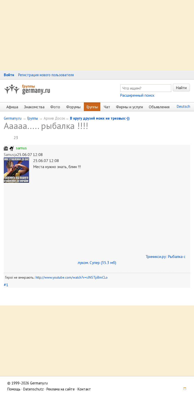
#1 (6, 284)
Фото (55, 106)
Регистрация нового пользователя (46, 74)
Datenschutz (33, 389)
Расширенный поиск (137, 95)
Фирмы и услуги (129, 106)
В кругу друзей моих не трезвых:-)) (100, 118)
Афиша (12, 106)
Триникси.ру (156, 256)
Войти (9, 74)
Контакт (84, 389)
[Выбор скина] (183, 389)
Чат (107, 106)
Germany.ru (12, 118)
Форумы (73, 106)
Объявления (159, 106)
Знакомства (34, 106)
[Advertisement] (97, 35)
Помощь (13, 389)
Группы (28, 86)
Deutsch (183, 106)
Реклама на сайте (60, 389)
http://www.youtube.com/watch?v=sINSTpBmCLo (72, 277)
